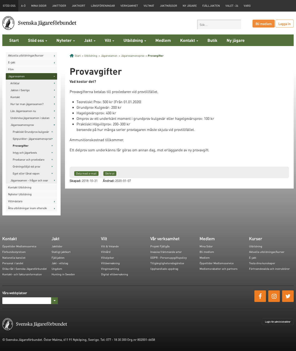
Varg (247, 5)
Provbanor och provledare (28, 159)
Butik (212, 40)
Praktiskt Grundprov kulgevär (31, 132)
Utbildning (133, 40)
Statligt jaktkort (61, 252)
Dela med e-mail (86, 173)
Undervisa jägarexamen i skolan (29, 118)
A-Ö (23, 5)
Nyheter (64, 40)
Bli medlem (264, 24)
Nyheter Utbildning (20, 194)
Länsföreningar (103, 5)
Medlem (163, 40)
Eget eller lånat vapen (26, 173)
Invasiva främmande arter (166, 252)
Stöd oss (36, 40)
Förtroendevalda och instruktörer (269, 268)
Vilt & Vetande (110, 246)
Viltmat (149, 5)
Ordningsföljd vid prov (26, 166)
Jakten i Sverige (20, 90)
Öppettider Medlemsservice (19, 246)
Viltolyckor (107, 257)
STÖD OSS (9, 5)
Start (14, 40)
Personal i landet (12, 263)
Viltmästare (15, 201)
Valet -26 (231, 5)
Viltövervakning (110, 263)
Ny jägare (190, 5)
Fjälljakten (211, 5)
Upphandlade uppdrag (164, 268)
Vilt (108, 40)
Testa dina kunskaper (262, 263)
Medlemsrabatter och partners (218, 268)
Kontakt (188, 40)
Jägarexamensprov (22, 125)
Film (11, 69)
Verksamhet (129, 5)
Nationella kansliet (13, 257)
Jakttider (59, 5)
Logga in (284, 24)
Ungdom (57, 268)
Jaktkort (78, 5)
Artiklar (15, 83)
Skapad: (75, 180)
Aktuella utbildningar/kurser (25, 55)
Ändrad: (108, 180)
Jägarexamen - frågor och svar (29, 180)
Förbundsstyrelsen (14, 252)
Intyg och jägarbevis (25, 152)
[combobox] (219, 24)
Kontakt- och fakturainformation (22, 274)
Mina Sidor (206, 246)
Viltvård (106, 252)
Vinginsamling (110, 268)
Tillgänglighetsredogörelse (167, 263)
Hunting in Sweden (63, 274)
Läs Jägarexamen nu (23, 111)
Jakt (88, 40)
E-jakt (11, 62)
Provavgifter (20, 145)
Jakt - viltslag (60, 263)
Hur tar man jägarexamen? (26, 104)
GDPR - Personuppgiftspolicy (168, 257)
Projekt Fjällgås (160, 246)
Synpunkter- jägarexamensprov (32, 138)
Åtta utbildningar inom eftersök (27, 208)
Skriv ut (109, 173)
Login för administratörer (277, 321)
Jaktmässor (168, 5)
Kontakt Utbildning (19, 187)
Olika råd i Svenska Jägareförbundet (24, 268)
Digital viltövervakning (114, 274)
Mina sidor (38, 5)
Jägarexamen (16, 76)
